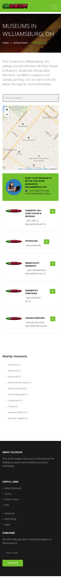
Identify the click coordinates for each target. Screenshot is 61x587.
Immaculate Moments (32, 264)
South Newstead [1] (17, 394)
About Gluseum (12, 488)
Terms (7, 493)
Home (5, 42)
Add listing (10, 518)
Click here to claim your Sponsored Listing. (37, 192)
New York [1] (14, 370)
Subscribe (12, 563)
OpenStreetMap (41, 168)
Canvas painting (35, 318)
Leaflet (20, 168)
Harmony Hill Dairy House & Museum (33, 213)
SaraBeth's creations (31, 292)
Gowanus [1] (14, 364)
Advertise (9, 513)
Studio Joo (31, 240)
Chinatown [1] (15, 400)
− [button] (7, 114)
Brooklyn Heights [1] (18, 418)
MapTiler (29, 168)
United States (20, 42)
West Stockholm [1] (17, 388)
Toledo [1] (13, 406)
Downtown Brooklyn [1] (19, 382)
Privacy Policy (11, 499)
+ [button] (7, 110)
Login (7, 524)
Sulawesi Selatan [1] (17, 412)
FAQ (6, 504)
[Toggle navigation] (54, 7)
